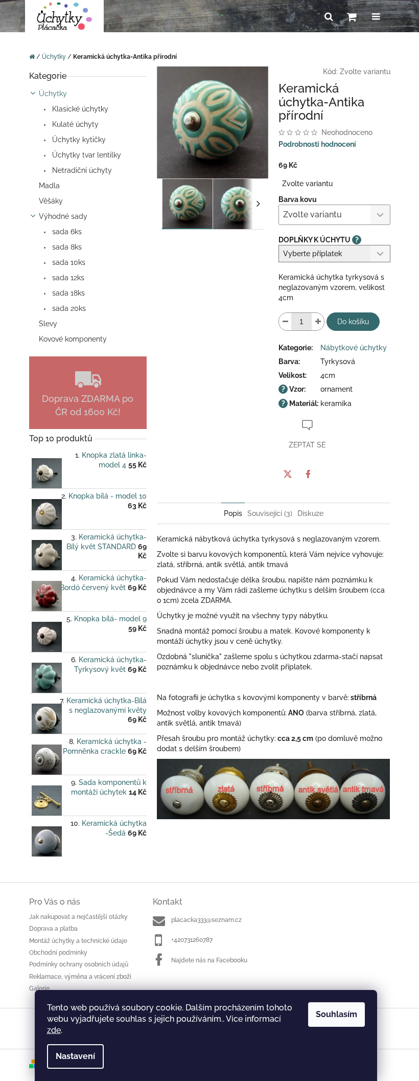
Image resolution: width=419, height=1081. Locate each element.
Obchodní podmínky (58, 952)
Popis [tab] (233, 513)
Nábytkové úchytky (353, 348)
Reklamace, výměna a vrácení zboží (80, 976)
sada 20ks (68, 308)
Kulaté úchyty (74, 124)
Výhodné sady (63, 216)
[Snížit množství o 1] (285, 321)
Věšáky (51, 201)
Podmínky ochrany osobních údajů (78, 964)
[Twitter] (287, 474)
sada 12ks (67, 278)
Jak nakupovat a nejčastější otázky (78, 916)
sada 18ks (67, 293)
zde (54, 1030)
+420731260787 (192, 939)
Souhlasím (336, 1014)
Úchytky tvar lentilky (85, 155)
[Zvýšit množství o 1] (318, 321)
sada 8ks (66, 247)
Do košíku (353, 322)
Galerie (39, 988)
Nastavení (75, 1056)
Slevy (48, 324)
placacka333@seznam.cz (206, 920)
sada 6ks (66, 232)
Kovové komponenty (73, 339)
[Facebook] (308, 474)
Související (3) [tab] (269, 513)
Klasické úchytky (79, 109)
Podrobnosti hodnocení (317, 144)
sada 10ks (67, 262)
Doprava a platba (53, 928)
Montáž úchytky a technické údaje (78, 940)
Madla (49, 186)
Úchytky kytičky (78, 140)
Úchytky (53, 93)
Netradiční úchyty (81, 170)
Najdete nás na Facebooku (209, 960)
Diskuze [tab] (310, 513)
